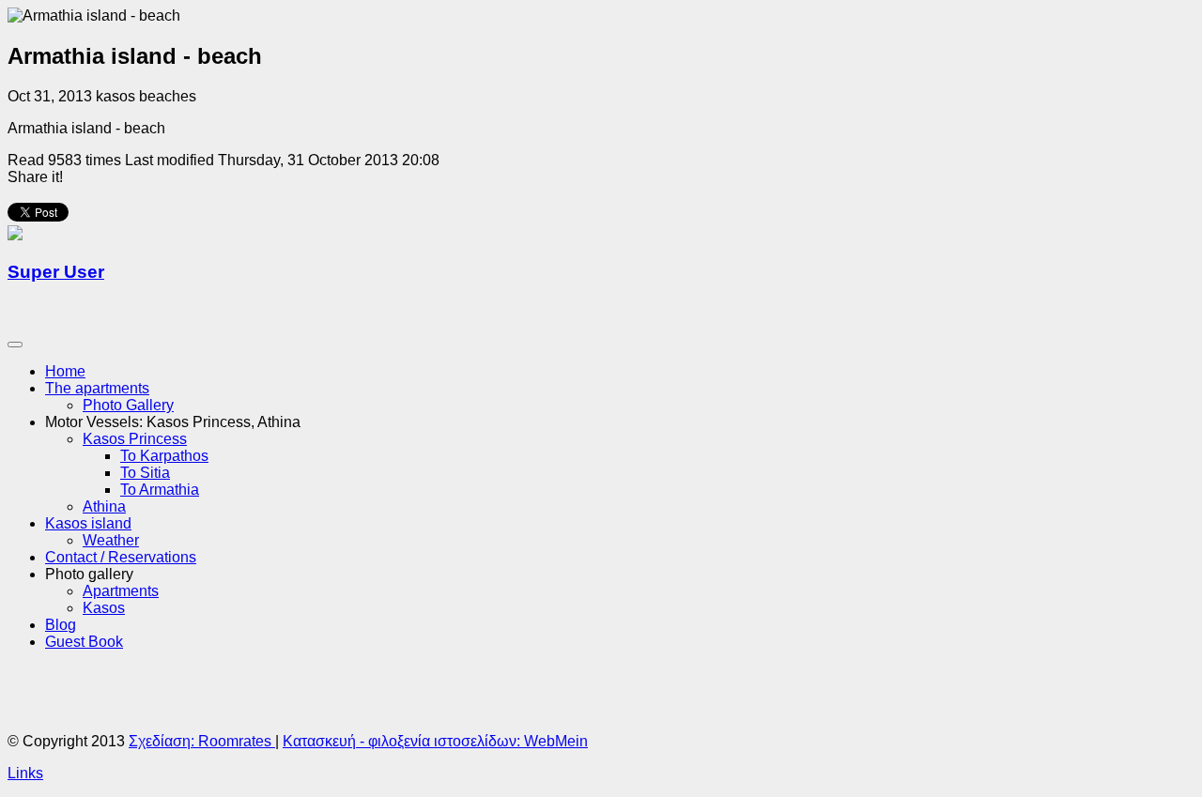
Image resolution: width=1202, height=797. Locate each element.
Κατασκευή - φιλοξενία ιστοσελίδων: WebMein (435, 741)
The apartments (97, 388)
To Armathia (159, 490)
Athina (104, 506)
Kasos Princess (135, 439)
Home (65, 371)
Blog (60, 625)
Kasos (104, 608)
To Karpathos (164, 456)
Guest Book (84, 642)
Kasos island (88, 523)
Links (25, 773)
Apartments (121, 591)
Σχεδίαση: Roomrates (202, 741)
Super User (56, 272)
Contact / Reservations (120, 557)
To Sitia (145, 473)
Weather (111, 540)
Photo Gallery (128, 405)
